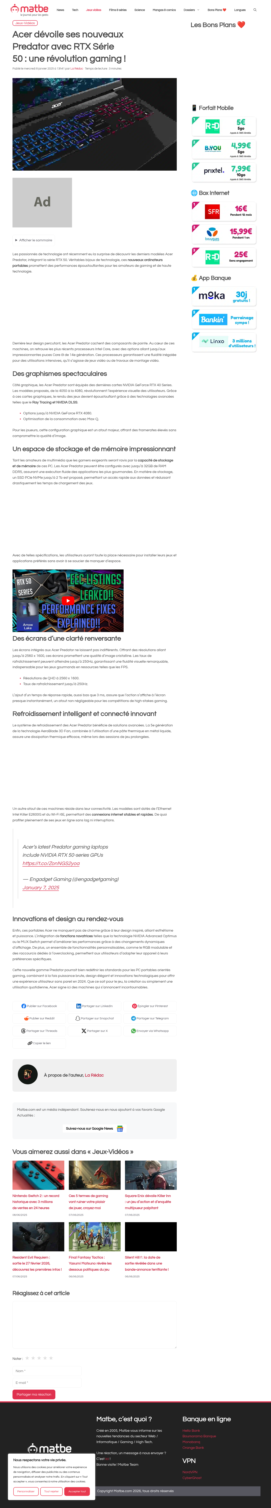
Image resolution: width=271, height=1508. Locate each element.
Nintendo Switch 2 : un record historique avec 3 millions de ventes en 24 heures (35, 1202)
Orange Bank (193, 1448)
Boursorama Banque (199, 1436)
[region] (51, 1477)
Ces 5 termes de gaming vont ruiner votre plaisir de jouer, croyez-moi (88, 1202)
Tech (75, 10)
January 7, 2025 (40, 887)
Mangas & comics (164, 10)
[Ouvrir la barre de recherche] (255, 10)
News (60, 10)
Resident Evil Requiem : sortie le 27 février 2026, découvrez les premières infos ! (37, 1263)
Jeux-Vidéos (25, 23)
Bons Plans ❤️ (217, 10)
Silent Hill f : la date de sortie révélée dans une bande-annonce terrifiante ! (147, 1263)
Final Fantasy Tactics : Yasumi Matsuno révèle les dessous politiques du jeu (90, 1263)
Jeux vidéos (93, 10)
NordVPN (190, 1472)
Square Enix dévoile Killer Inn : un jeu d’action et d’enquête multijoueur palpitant (148, 1202)
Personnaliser (26, 1491)
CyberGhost (192, 1478)
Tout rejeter (51, 1491)
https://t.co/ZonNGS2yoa (50, 863)
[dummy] (42, 226)
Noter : (17, 1359)
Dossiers (189, 10)
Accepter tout (77, 1491)
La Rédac (94, 1075)
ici (107, 1459)
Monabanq (191, 1442)
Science (140, 10)
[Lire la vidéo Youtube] (68, 600)
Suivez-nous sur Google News (90, 1128)
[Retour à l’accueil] (29, 10)
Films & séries (118, 10)
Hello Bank (191, 1431)
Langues (240, 10)
